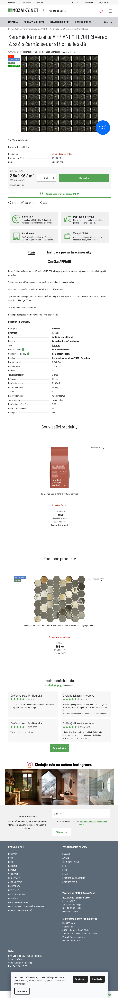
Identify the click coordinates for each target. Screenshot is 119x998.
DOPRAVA (12, 870)
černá (61, 336)
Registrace (103, 2)
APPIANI (73, 51)
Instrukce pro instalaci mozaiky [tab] (69, 252)
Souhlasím (97, 979)
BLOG (10, 861)
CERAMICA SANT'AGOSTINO (73, 878)
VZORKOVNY (13, 874)
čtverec (56, 345)
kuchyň (65, 341)
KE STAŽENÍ (13, 898)
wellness (74, 341)
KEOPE (65, 865)
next (108, 491)
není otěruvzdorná (61, 353)
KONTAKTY (12, 853)
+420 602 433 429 (92, 933)
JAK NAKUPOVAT (15, 882)
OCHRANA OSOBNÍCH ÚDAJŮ (20, 910)
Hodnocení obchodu (59, 680)
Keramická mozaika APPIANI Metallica (71, 357)
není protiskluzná (61, 349)
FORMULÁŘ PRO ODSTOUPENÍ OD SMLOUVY (26, 906)
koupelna (56, 341)
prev (10, 491)
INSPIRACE (12, 865)
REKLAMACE (13, 890)
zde (25, 983)
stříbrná (69, 336)
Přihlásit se (61, 832)
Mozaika (56, 328)
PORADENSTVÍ (14, 886)
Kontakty (11, 2)
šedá (54, 336)
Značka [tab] (59, 261)
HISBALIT (66, 853)
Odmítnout (80, 979)
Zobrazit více (59, 748)
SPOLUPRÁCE (14, 878)
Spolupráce (26, 2)
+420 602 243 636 (75, 933)
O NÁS (10, 857)
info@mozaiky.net (78, 937)
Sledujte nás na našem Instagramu (63, 764)
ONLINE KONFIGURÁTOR (18, 902)
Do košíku (84, 177)
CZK (74, 2)
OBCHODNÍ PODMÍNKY (17, 894)
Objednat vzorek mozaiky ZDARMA (62, 193)
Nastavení (22, 991)
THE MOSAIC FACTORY (71, 861)
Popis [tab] (31, 252)
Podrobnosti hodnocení (49, 51)
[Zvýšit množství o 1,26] (53, 177)
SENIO (65, 874)
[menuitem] (13, 22)
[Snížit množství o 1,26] (39, 177)
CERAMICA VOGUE (69, 882)
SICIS (64, 870)
